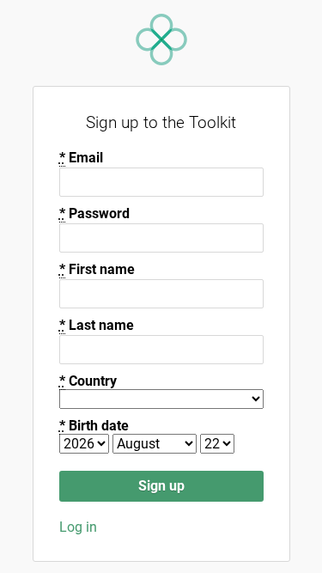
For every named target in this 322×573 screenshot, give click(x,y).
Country (88, 381)
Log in (78, 527)
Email (81, 157)
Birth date (94, 426)
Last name (96, 325)
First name (97, 269)
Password (94, 213)
